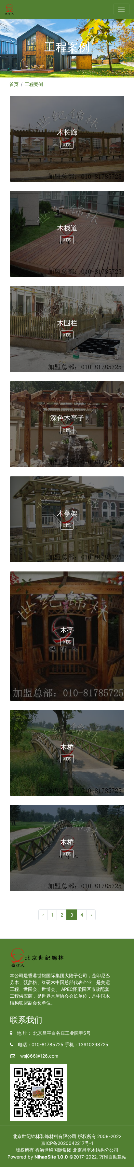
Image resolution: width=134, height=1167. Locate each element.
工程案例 (34, 84)
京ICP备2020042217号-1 (67, 1143)
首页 (14, 84)
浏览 (67, 144)
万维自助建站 (113, 1157)
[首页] (9, 9)
